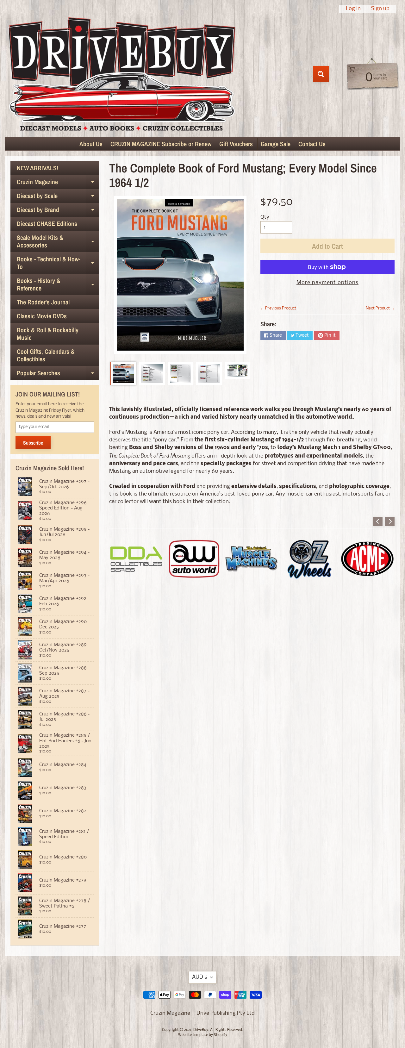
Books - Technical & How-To (58, 263)
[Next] (390, 521)
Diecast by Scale (58, 197)
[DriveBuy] (121, 74)
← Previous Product (278, 308)
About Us (91, 144)
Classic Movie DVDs (42, 316)
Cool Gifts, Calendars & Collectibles (46, 355)
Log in (353, 8)
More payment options (327, 283)
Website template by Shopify (202, 1035)
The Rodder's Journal (43, 302)
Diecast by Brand (58, 211)
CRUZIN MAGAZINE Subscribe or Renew (160, 144)
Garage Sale (275, 144)
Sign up (380, 8)
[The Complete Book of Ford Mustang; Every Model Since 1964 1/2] (123, 373)
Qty (264, 217)
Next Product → (380, 308)
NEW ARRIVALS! (37, 168)
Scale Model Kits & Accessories (58, 241)
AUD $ (199, 977)
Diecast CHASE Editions (47, 223)
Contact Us (312, 144)
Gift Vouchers (236, 144)
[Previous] (378, 521)
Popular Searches (58, 374)
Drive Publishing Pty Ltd (225, 1013)
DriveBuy (200, 1030)
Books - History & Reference (58, 284)
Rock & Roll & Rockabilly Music (47, 334)
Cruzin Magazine (58, 183)
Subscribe (33, 442)
